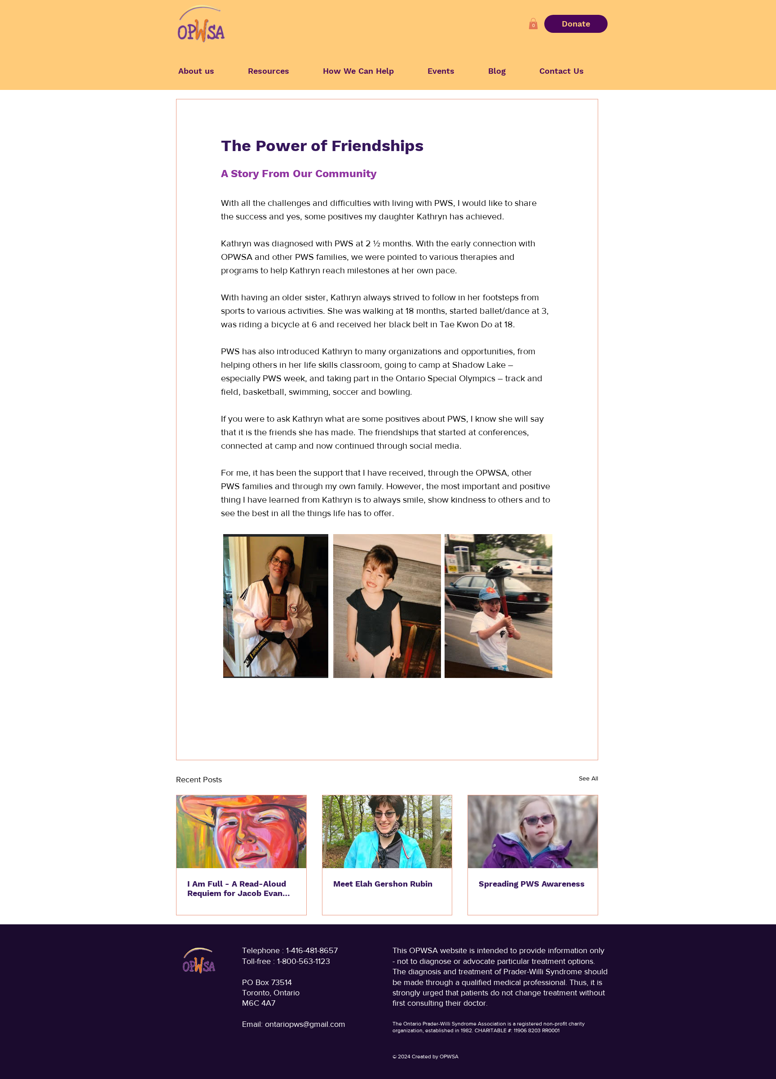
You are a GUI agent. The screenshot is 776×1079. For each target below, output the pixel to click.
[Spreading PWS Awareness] (533, 831)
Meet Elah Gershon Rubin (382, 883)
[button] (533, 23)
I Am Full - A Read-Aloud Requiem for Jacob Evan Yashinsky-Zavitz (236, 888)
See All (588, 778)
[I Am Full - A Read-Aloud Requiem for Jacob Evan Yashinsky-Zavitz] (241, 831)
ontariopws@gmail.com (305, 1024)
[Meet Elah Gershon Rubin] (387, 831)
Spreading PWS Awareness (532, 883)
